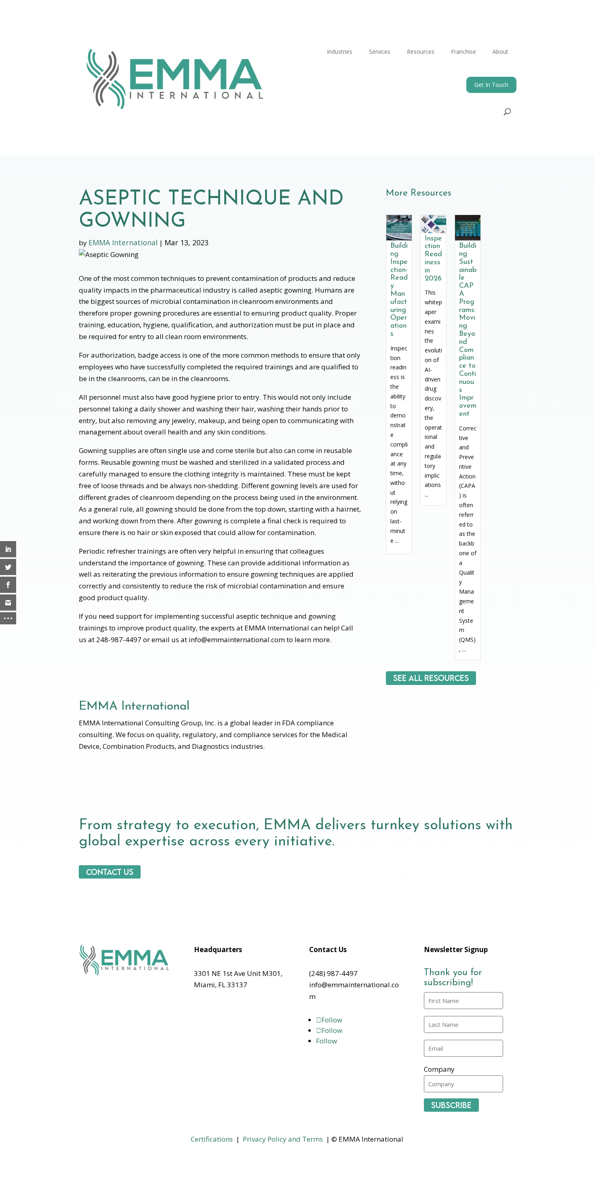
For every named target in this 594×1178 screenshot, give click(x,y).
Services (379, 51)
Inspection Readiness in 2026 (433, 258)
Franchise (463, 51)
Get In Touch (491, 85)
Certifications (212, 1139)
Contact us (109, 872)
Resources (420, 51)
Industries (339, 51)
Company (439, 1069)
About (500, 51)
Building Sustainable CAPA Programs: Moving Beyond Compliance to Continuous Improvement (467, 330)
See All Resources (431, 678)
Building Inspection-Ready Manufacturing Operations (399, 290)
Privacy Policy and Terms (283, 1139)
